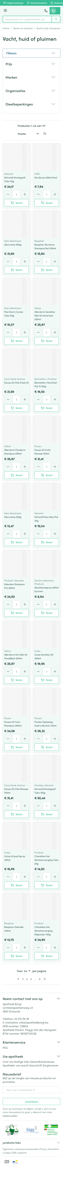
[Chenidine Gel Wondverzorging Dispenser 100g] (46, 906)
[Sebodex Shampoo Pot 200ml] (16, 563)
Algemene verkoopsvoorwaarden (21, 1149)
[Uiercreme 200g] (16, 496)
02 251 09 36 (21, 1018)
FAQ (5, 1047)
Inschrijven (31, 1101)
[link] (18, 979)
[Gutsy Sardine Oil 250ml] (46, 634)
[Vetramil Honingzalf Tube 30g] (16, 157)
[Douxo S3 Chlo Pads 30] (16, 362)
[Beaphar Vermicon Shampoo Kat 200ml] (46, 224)
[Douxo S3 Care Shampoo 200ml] (16, 701)
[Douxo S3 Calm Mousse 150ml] (46, 429)
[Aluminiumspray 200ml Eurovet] (46, 563)
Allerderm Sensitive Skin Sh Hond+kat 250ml (44, 315)
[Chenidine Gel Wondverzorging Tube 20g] (46, 835)
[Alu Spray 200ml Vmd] (46, 157)
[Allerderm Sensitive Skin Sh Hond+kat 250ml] (46, 291)
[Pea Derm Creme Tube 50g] (16, 291)
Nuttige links (21, 1061)
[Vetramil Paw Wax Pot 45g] (46, 496)
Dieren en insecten (23, 28)
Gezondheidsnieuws (42, 1061)
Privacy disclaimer (49, 1149)
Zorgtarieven (50, 1065)
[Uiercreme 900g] (16, 224)
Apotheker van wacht (16, 1065)
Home (6, 28)
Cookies (7, 1152)
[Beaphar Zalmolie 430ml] (16, 906)
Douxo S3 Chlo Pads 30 (16, 382)
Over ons (8, 1061)
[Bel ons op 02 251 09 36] (46, 10)
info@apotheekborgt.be (33, 1022)
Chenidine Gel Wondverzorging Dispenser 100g (43, 930)
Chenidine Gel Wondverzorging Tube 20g (46, 859)
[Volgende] (44, 979)
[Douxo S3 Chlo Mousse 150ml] (16, 768)
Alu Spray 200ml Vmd (45, 177)
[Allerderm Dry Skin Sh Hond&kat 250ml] (16, 634)
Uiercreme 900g (13, 244)
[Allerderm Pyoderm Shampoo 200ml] (16, 429)
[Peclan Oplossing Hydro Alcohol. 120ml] (46, 701)
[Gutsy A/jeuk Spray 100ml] (16, 835)
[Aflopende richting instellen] (45, 134)
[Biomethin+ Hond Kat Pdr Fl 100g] (46, 362)
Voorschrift (35, 1065)
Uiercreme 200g (12, 517)
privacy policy (10, 1115)
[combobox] (27, 19)
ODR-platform (19, 1152)
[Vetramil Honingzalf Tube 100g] (46, 768)
